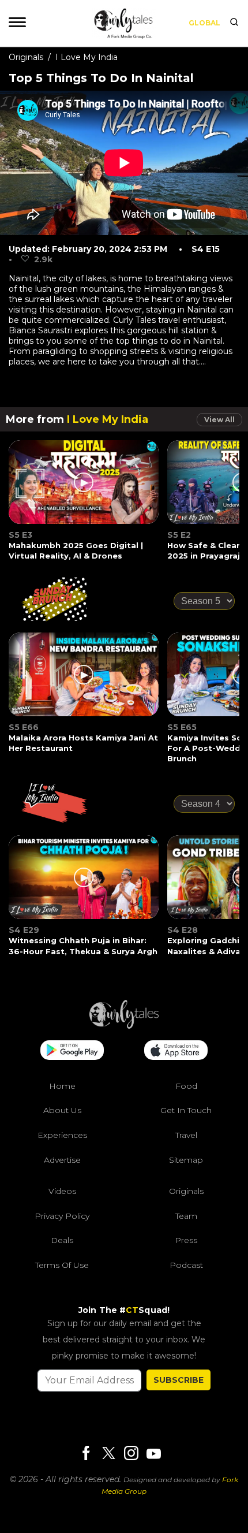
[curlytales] (124, 1026)
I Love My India (86, 57)
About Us (62, 1110)
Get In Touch (186, 1110)
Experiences (62, 1135)
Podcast (186, 1265)
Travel (186, 1135)
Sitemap (186, 1160)
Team (186, 1216)
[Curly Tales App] (72, 1051)
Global (204, 22)
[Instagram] (131, 1454)
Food (186, 1086)
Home (62, 1086)
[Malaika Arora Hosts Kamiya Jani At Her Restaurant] (84, 681)
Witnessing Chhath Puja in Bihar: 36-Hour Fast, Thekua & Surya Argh (83, 945)
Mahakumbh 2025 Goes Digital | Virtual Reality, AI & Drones (76, 550)
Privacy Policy (62, 1216)
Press (186, 1240)
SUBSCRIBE (178, 1380)
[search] (234, 23)
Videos (62, 1191)
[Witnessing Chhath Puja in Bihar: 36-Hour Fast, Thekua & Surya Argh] (84, 884)
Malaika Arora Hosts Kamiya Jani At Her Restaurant (83, 743)
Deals (62, 1240)
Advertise (62, 1160)
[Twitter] (108, 1454)
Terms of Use (62, 1265)
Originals (26, 57)
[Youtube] (153, 1453)
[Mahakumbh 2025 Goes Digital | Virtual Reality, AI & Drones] (84, 489)
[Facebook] (86, 1454)
